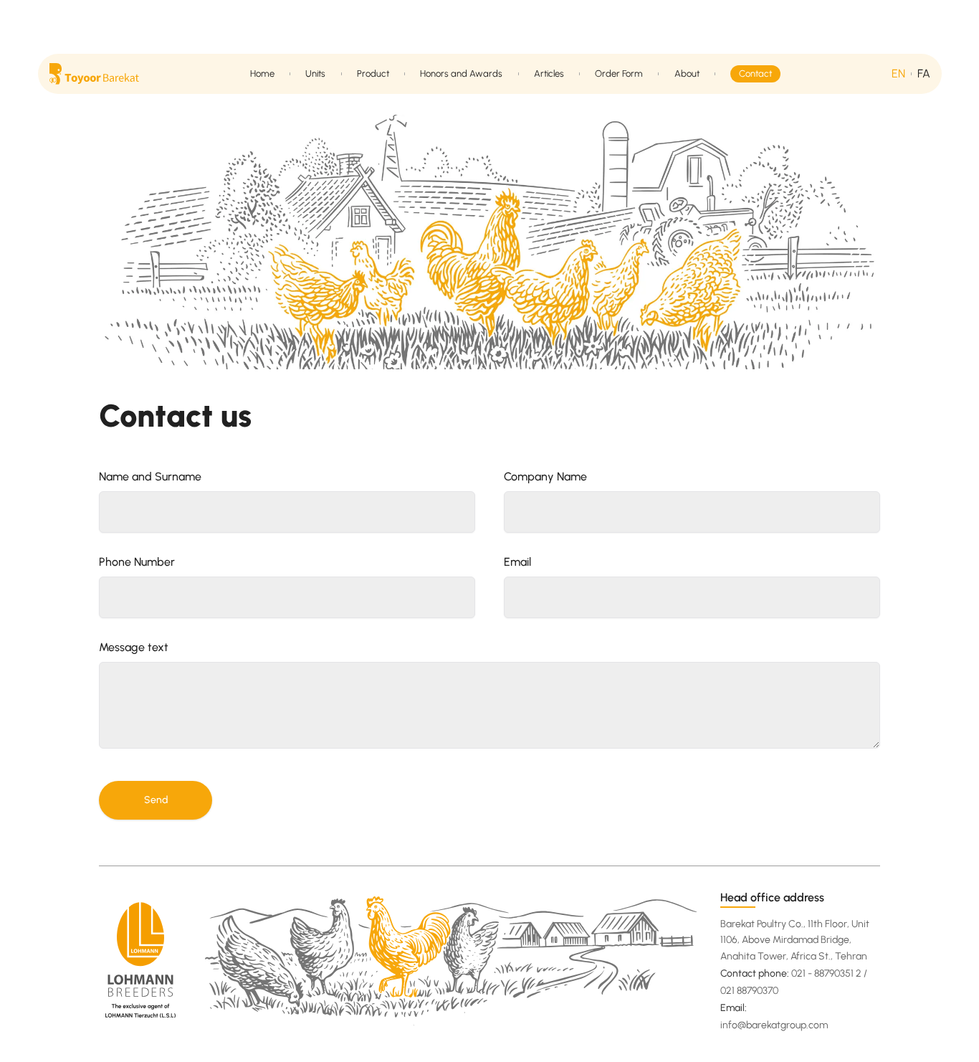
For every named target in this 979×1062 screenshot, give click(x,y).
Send (156, 800)
